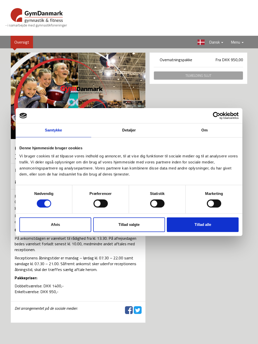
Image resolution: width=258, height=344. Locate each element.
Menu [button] (236, 42)
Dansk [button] (208, 42)
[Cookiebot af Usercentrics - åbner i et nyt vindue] (217, 115)
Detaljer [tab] (129, 130)
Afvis (55, 224)
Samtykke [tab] (53, 130)
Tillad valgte (129, 224)
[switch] (100, 203)
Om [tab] (204, 130)
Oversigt (23, 42)
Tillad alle (203, 224)
